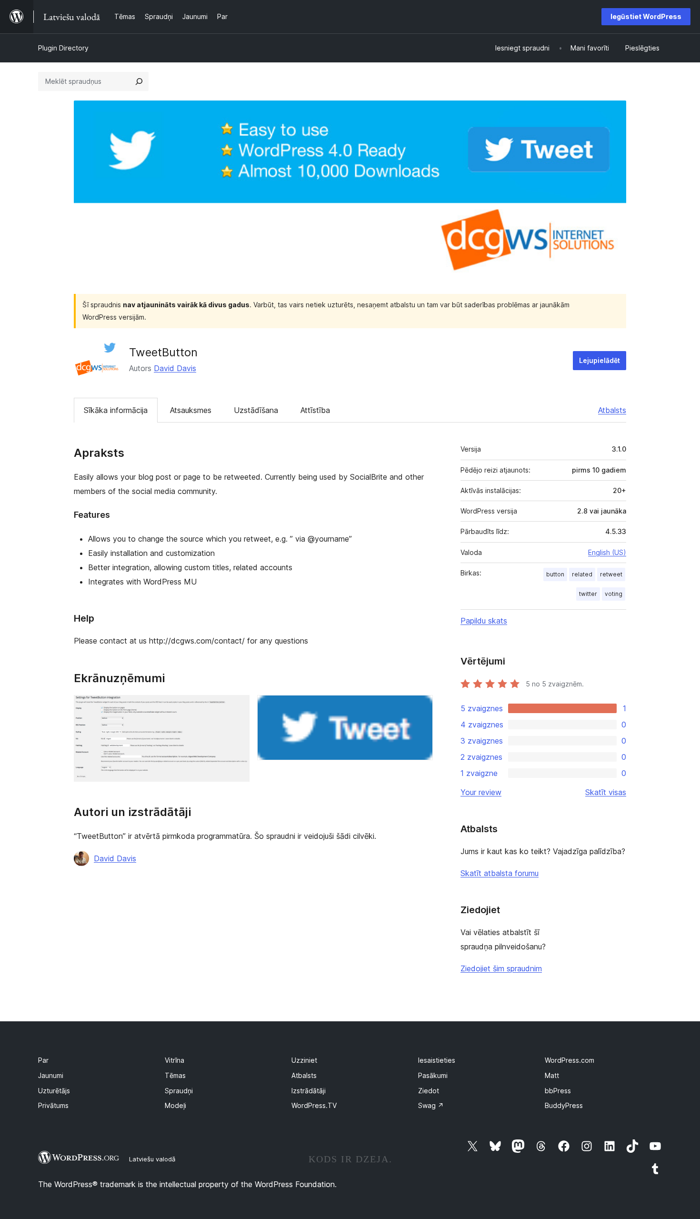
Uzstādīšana (256, 410)
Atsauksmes (190, 410)
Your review (480, 792)
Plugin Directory (63, 48)
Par (43, 1060)
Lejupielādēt (599, 360)
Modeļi (175, 1105)
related (582, 574)
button (555, 574)
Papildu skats (483, 620)
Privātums (53, 1105)
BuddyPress (564, 1105)
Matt (552, 1075)
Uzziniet (304, 1060)
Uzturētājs (54, 1091)
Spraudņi (179, 1091)
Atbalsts (612, 410)
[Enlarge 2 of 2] (420, 708)
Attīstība (315, 410)
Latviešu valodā (152, 1159)
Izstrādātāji (308, 1091)
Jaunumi (50, 1075)
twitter (588, 593)
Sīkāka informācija (116, 410)
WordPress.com (569, 1060)
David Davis (175, 368)
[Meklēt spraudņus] (139, 81)
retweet (611, 574)
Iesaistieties (436, 1060)
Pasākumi (433, 1075)
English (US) (607, 552)
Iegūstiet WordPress (645, 16)
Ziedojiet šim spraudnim (501, 968)
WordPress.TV (314, 1105)
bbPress (558, 1091)
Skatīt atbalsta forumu (499, 873)
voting (613, 593)
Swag (431, 1105)
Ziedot (428, 1091)
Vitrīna (174, 1060)
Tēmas (175, 1075)
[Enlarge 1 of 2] (236, 708)
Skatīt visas (605, 792)
